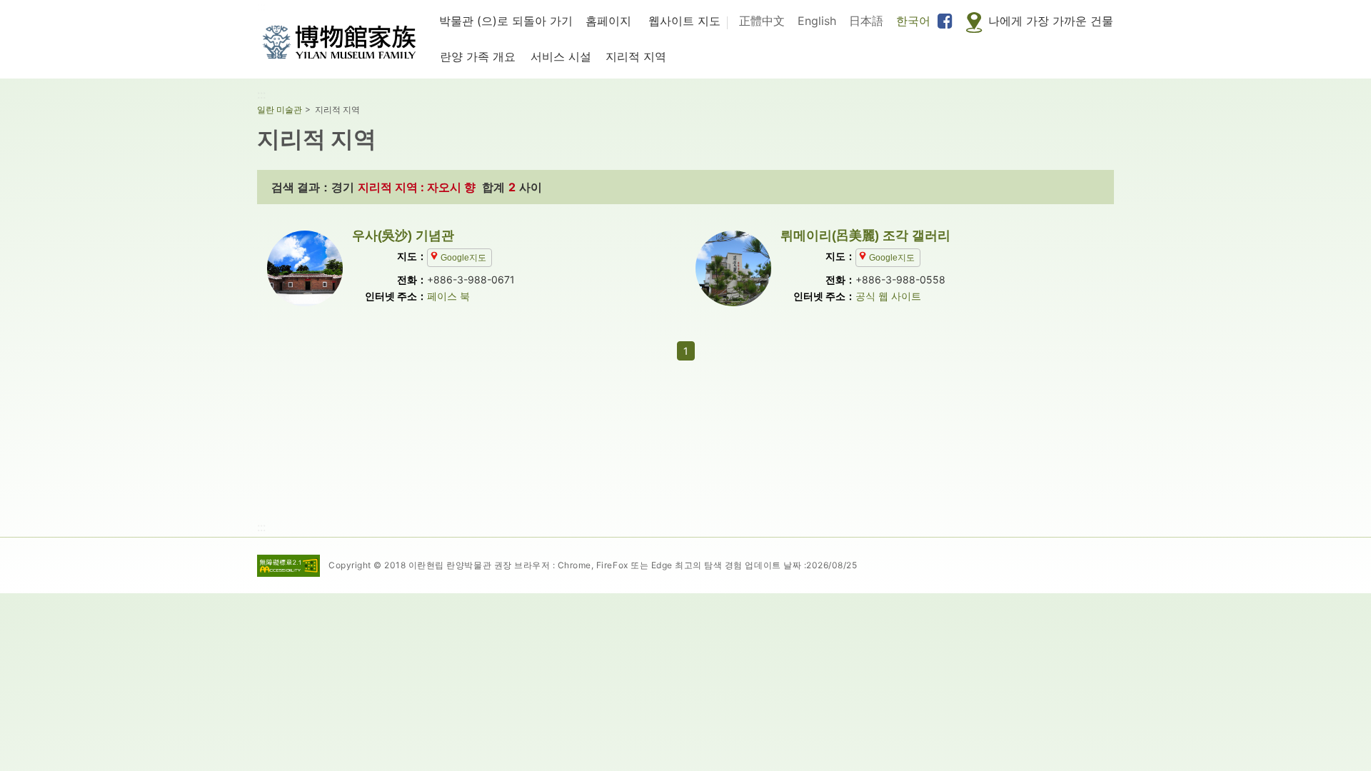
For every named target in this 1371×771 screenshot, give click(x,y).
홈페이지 (608, 21)
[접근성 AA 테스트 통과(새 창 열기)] (288, 562)
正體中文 (762, 21)
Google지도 (463, 258)
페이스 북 (448, 296)
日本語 (866, 21)
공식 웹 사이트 (888, 296)
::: (261, 94)
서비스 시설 (561, 56)
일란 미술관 (279, 109)
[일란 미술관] (339, 42)
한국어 (913, 21)
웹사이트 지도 (684, 21)
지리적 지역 (636, 56)
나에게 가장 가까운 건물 (1050, 21)
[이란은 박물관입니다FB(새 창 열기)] (945, 21)
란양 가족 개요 (478, 56)
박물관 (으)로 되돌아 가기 (506, 21)
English (817, 21)
